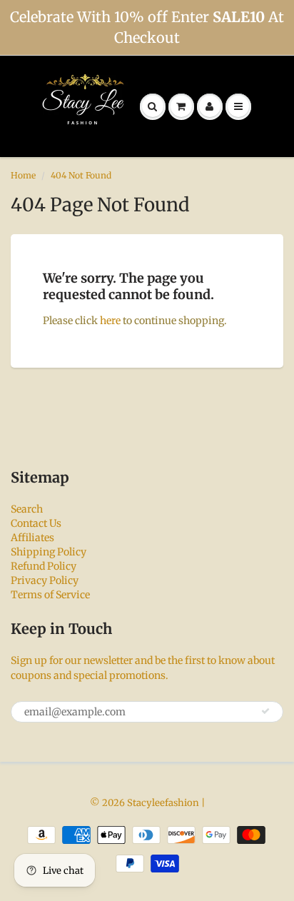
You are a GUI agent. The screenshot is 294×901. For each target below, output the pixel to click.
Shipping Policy (48, 551)
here (110, 320)
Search (27, 509)
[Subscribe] (265, 711)
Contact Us (36, 523)
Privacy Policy (44, 580)
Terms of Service (50, 594)
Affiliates (32, 537)
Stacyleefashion (163, 803)
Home (23, 175)
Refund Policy (43, 566)
